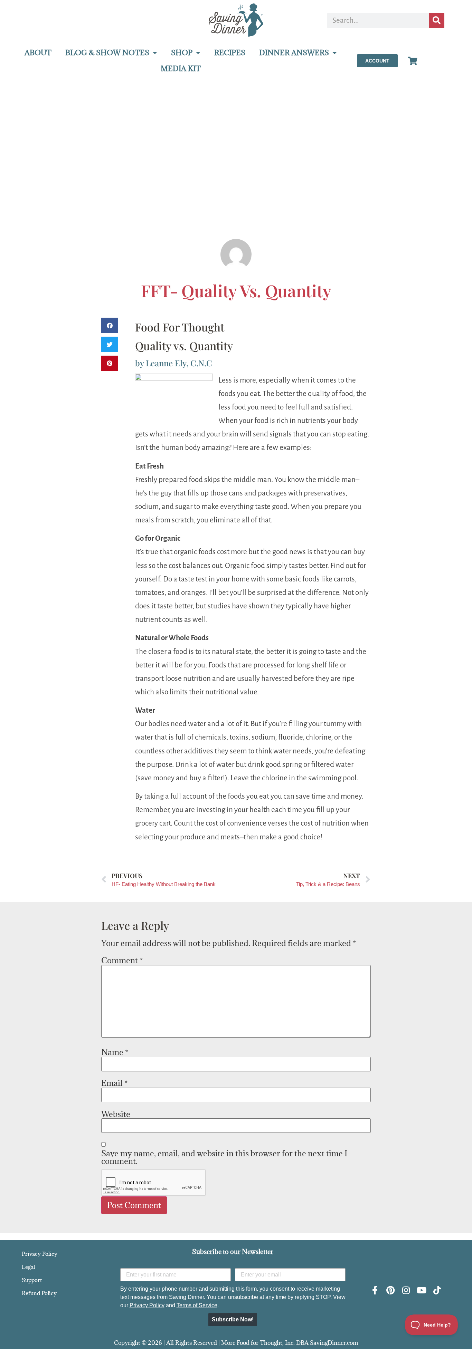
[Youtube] (421, 1290)
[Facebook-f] (374, 1290)
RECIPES (229, 52)
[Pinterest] (390, 1290)
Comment (122, 960)
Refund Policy (39, 1293)
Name (114, 1052)
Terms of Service (197, 1305)
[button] (109, 325)
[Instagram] (406, 1290)
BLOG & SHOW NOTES (107, 52)
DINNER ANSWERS (294, 52)
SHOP (181, 52)
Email (114, 1083)
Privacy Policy (39, 1253)
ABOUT (38, 52)
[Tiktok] (437, 1290)
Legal (28, 1266)
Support (32, 1279)
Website (115, 1114)
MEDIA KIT (181, 68)
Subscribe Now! (233, 1319)
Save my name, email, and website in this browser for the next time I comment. (224, 1157)
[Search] (436, 20)
